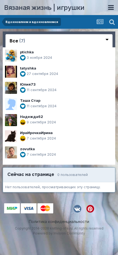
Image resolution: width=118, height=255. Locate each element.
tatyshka (28, 68)
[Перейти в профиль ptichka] (11, 56)
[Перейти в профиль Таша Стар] (11, 104)
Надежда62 (31, 116)
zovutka (27, 149)
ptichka (27, 52)
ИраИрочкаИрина (36, 133)
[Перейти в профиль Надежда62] (11, 120)
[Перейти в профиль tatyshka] (11, 72)
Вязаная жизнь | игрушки (44, 7)
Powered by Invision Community (59, 233)
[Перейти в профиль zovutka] (11, 152)
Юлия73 (28, 84)
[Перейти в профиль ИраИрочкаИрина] (11, 136)
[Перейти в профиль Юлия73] (11, 88)
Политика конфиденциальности (59, 221)
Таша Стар (30, 100)
